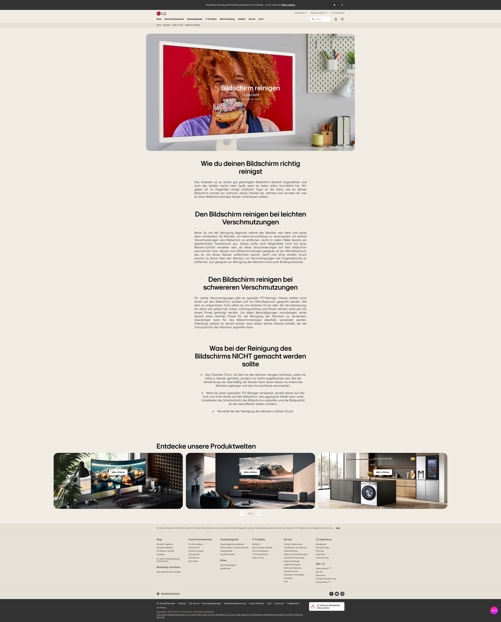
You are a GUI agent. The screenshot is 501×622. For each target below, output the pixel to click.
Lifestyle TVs (193, 547)
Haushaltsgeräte (194, 19)
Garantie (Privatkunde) (294, 557)
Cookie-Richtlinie (256, 603)
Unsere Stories (322, 557)
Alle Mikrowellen (227, 554)
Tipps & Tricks (178, 25)
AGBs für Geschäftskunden (296, 554)
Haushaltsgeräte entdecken (232, 544)
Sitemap (181, 603)
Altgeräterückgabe (292, 564)
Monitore (166, 25)
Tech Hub (320, 551)
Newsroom (320, 575)
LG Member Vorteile (165, 551)
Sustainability (299, 13)
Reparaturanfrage (292, 561)
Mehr (338, 528)
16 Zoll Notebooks (260, 551)
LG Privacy (161, 607)
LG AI (261, 19)
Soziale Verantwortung (326, 578)
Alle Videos (193, 561)
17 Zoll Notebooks (260, 554)
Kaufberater (225, 568)
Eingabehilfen (293, 603)
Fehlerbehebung (291, 551)
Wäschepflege (226, 551)
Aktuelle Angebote (165, 544)
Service (252, 19)
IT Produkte (211, 19)
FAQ (286, 581)
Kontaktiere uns (291, 571)
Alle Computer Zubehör (262, 547)
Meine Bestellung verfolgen (169, 572)
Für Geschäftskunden (166, 603)
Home (159, 25)
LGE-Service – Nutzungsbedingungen (205, 603)
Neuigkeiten (321, 544)
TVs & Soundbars (195, 544)
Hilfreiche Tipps (322, 547)
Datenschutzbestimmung (235, 603)
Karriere (319, 572)
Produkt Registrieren (293, 544)
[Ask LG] (494, 610)
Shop (159, 19)
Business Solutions (318, 13)
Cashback (161, 554)
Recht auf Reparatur (293, 568)
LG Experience (324, 539)
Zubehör (242, 19)
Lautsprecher (194, 554)
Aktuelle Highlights (165, 547)
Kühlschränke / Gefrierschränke (234, 547)
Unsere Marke (322, 568)
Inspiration (320, 554)
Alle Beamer (193, 557)
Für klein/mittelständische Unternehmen (168, 560)
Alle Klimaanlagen (228, 565)
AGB (269, 603)
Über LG (320, 563)
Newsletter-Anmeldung (294, 574)
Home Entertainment (174, 19)
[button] (320, 19)
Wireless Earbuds (196, 551)
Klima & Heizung (227, 19)
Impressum (279, 603)
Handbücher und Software (295, 547)
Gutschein (288, 578)
